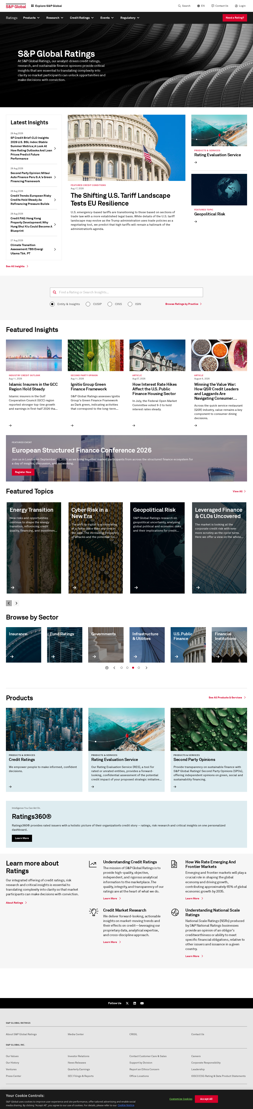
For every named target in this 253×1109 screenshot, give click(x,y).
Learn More (22, 838)
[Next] (16, 603)
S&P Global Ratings (18, 1023)
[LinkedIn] (135, 1003)
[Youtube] (142, 1003)
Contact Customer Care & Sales (148, 1056)
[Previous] (9, 603)
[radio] (52, 304)
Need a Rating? (235, 17)
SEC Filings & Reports (81, 1076)
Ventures (11, 1069)
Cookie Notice (126, 1105)
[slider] (126, 649)
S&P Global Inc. (15, 1045)
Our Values (12, 1056)
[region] (126, 1099)
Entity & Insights (68, 304)
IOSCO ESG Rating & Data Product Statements (218, 1076)
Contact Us (221, 5)
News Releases (77, 1062)
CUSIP (97, 304)
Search (186, 5)
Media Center (76, 1034)
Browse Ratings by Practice (181, 304)
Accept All (206, 1099)
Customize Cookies (180, 1099)
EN (203, 5)
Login (242, 5)
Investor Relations (78, 1056)
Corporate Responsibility (206, 1062)
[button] (107, 668)
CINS (118, 304)
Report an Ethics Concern (144, 1069)
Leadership (198, 1069)
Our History (12, 1062)
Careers (196, 1056)
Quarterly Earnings (79, 1069)
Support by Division (140, 1062)
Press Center (13, 1076)
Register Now (23, 472)
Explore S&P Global (48, 6)
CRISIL (133, 1034)
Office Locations (139, 1076)
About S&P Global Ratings (21, 1034)
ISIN (138, 304)
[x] (127, 1003)
